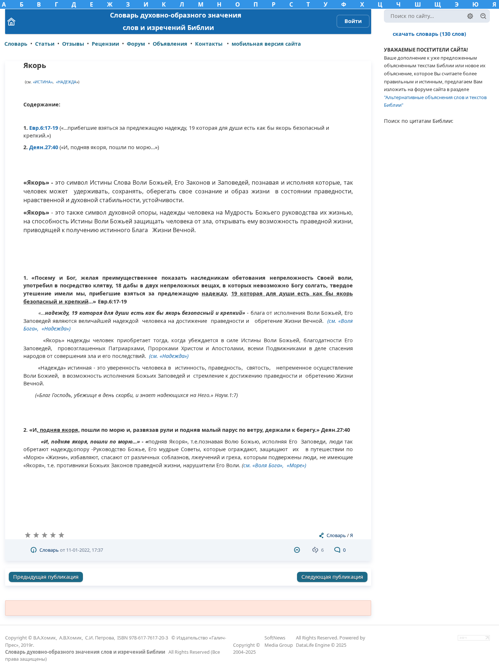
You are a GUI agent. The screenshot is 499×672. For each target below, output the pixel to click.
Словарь (336, 535)
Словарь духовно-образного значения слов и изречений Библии (85, 652)
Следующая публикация (332, 576)
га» (278, 465)
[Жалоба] (298, 550)
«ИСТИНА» (43, 81)
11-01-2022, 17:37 (84, 550)
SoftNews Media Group (278, 641)
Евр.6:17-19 (43, 127)
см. (247, 465)
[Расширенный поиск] (470, 16)
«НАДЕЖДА (66, 81)
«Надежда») (56, 328)
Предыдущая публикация (46, 576)
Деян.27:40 (43, 147)
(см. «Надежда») (168, 355)
